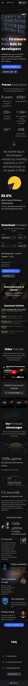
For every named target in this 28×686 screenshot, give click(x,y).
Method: (20, 243)
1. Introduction (11, 656)
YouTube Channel (14, 393)
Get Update (7, 276)
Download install (9, 271)
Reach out (8, 293)
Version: (20, 235)
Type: (2, 243)
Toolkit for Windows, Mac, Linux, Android (13, 309)
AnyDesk (4, 316)
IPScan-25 (4, 326)
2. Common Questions (14, 662)
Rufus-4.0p (4, 331)
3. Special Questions (13, 668)
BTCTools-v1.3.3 (6, 321)
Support (24, 2)
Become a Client (8, 72)
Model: (3, 235)
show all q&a (12, 674)
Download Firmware (10, 67)
